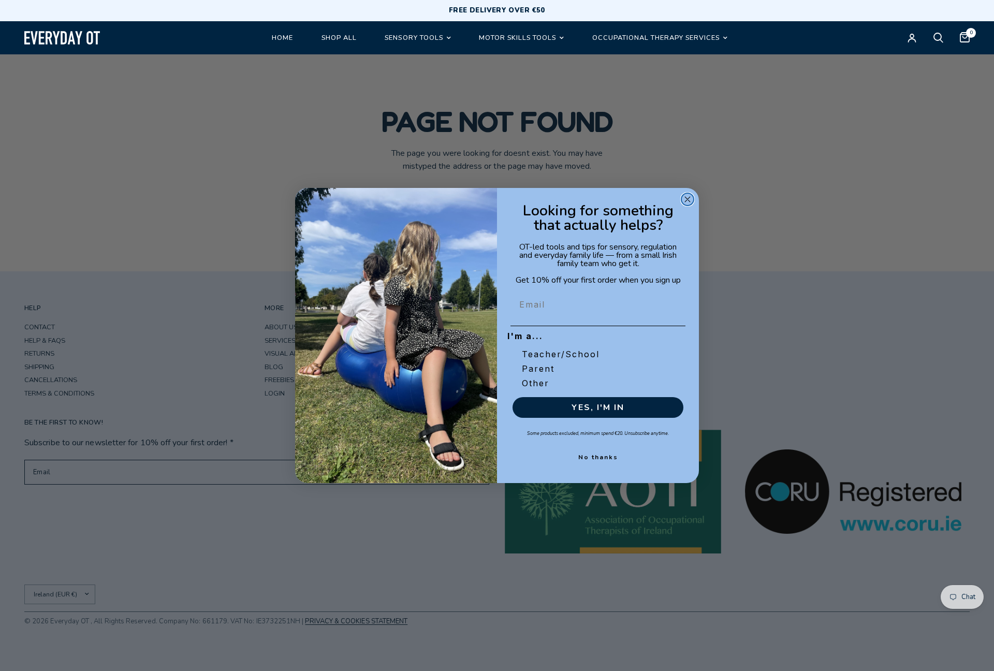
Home (282, 37)
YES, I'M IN (598, 407)
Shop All (338, 37)
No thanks (598, 457)
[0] (961, 37)
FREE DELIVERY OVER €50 (497, 10)
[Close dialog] (687, 199)
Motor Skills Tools (517, 37)
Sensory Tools (414, 37)
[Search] (938, 37)
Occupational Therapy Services (656, 37)
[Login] (912, 37)
